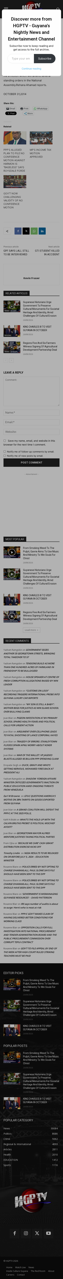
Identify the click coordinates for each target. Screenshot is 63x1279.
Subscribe (44, 58)
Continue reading (31, 68)
